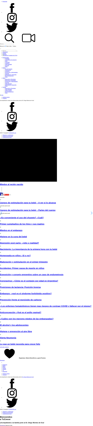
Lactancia (7, 63)
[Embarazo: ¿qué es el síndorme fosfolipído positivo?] (0, 290)
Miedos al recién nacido (11, 184)
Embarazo (5, 364)
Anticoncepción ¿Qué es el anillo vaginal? (20, 312)
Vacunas (7, 65)
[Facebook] (12, 12)
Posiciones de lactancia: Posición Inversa (20, 287)
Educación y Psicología (10, 79)
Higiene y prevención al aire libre (16, 331)
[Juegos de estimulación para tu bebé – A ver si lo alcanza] (0, 199)
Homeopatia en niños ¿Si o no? (15, 255)
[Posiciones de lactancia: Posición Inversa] (0, 284)
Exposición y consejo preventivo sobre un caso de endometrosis (31, 274)
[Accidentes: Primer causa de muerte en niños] (0, 265)
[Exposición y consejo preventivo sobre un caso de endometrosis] (0, 271)
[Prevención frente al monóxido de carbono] (0, 296)
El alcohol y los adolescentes (14, 325)
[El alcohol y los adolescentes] (0, 322)
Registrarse (2, 425)
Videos (14, 46)
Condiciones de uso (7, 137)
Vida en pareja (8, 90)
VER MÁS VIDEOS (4, 347)
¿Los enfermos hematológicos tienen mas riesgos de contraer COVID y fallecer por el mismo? (45, 306)
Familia (4, 87)
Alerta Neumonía (8, 338)
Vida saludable (8, 64)
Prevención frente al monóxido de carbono (21, 300)
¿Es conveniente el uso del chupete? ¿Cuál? (22, 218)
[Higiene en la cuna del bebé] (0, 233)
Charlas (4, 53)
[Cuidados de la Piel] (10, 55)
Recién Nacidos (8, 69)
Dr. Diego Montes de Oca (27, 377)
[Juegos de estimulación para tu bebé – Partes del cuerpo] (0, 207)
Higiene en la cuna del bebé (13, 236)
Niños (4, 78)
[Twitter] (12, 31)
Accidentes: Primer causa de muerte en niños (22, 268)
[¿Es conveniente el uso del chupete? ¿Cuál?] (0, 214)
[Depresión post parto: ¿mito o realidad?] (0, 239)
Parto (6, 61)
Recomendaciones (9, 75)
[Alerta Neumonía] (0, 334)
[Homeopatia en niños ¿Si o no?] (0, 252)
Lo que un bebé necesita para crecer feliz (20, 344)
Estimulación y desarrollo (10, 74)
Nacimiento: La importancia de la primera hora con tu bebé (28, 249)
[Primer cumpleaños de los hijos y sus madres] (0, 220)
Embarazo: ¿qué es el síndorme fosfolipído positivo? (26, 293)
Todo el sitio (9, 46)
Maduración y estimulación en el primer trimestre (24, 262)
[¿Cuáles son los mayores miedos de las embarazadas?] (0, 315)
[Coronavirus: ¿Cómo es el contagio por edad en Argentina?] (0, 277)
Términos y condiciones (8, 135)
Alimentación (8, 70)
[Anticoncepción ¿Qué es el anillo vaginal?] (0, 309)
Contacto (5, 98)
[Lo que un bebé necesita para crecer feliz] (0, 340)
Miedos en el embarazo (11, 230)
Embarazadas (6, 57)
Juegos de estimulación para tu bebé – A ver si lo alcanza (28, 203)
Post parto (7, 62)
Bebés (4, 67)
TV (3, 370)
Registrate (5, 1)
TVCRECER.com (12, 132)
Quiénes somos (6, 97)
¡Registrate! (5, 52)
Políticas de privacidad (8, 136)
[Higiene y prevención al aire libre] (0, 328)
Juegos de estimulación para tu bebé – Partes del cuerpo (27, 210)
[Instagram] (12, 22)
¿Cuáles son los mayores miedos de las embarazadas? (27, 319)
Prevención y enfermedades (11, 72)
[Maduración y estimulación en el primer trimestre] (0, 258)
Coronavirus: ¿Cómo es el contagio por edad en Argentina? (29, 281)
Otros (6, 66)
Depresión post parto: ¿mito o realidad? (19, 243)
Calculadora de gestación (11, 59)
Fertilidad (7, 58)
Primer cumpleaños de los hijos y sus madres (22, 224)
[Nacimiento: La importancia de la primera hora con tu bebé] (0, 246)
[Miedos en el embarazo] (0, 227)
